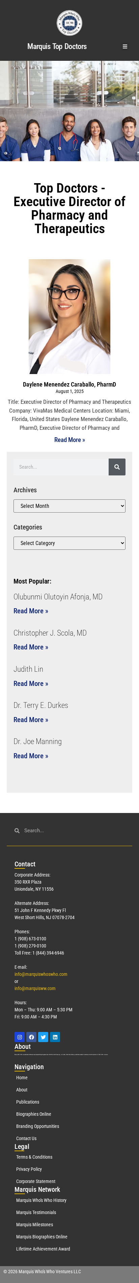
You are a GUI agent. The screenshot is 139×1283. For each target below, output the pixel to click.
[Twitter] (43, 1037)
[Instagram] (20, 1037)
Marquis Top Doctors (56, 46)
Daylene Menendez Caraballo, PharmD (69, 384)
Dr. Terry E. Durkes (40, 705)
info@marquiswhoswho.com (41, 974)
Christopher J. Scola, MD (50, 633)
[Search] (117, 467)
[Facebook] (31, 1037)
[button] (125, 46)
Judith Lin (28, 669)
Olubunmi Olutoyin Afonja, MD (58, 596)
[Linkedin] (55, 1037)
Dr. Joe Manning (37, 741)
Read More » (69, 440)
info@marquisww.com (35, 988)
